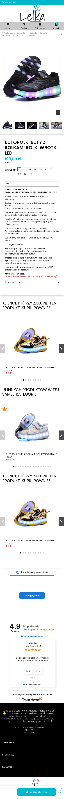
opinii (39, 629)
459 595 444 (10, 2)
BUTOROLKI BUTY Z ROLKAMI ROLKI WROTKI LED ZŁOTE (30, 369)
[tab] (32, 184)
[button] (17, 572)
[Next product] (61, 34)
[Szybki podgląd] (34, 348)
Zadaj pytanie (32, 595)
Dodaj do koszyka (38, 792)
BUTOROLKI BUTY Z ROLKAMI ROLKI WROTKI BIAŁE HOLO (31, 455)
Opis (7, 184)
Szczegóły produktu (14, 282)
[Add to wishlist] (59, 792)
